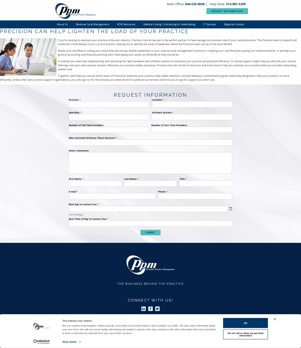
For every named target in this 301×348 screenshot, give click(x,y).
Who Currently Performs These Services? (92, 138)
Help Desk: (228, 4)
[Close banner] (275, 319)
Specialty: (74, 112)
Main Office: (186, 4)
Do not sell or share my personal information (245, 334)
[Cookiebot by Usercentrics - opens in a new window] (41, 342)
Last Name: (131, 179)
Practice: (74, 100)
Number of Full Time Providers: (86, 125)
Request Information (227, 11)
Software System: (162, 112)
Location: (157, 100)
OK (245, 323)
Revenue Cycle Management (92, 24)
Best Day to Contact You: (83, 204)
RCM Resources (126, 24)
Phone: (162, 192)
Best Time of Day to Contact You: (88, 219)
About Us (62, 24)
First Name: (75, 179)
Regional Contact (234, 24)
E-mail (72, 192)
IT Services (209, 24)
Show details (69, 341)
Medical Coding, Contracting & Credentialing (169, 24)
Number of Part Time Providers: (169, 125)
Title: (182, 179)
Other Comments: (79, 151)
